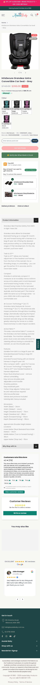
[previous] (14, 72)
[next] (25, 72)
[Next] (22, 599)
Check (35, 141)
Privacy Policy (13, 682)
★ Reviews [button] (38, 344)
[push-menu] (3, 15)
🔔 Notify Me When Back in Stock (20, 155)
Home (4, 23)
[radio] (6, 107)
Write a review (20, 513)
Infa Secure (10, 133)
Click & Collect (23, 206)
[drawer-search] (32, 15)
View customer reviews (14, 492)
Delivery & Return (8, 206)
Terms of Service (25, 682)
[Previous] (17, 599)
